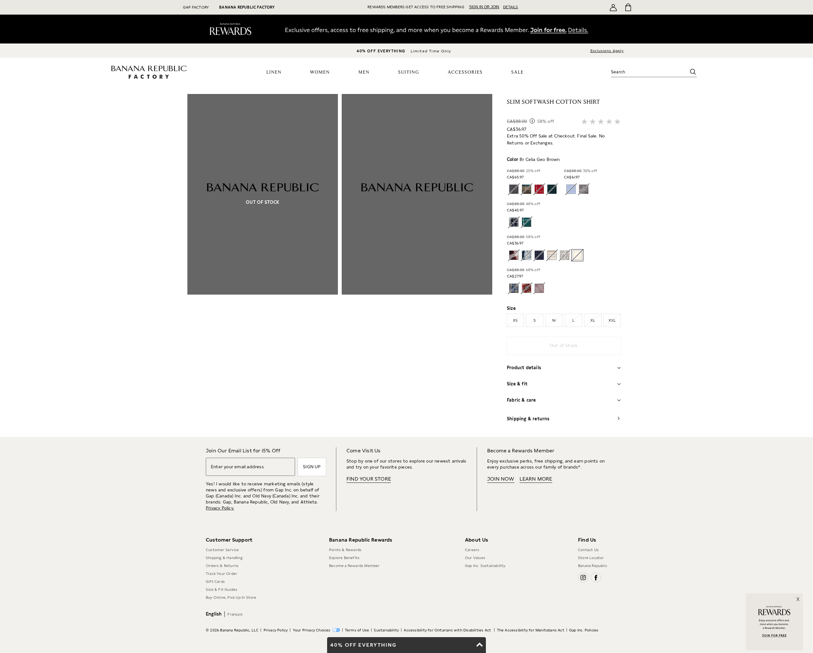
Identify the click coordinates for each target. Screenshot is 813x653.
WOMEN (320, 72)
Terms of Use (357, 630)
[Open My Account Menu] (613, 7)
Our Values (475, 558)
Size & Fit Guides (221, 589)
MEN (364, 72)
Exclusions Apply (607, 51)
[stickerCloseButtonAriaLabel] (800, 596)
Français (235, 614)
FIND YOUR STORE (368, 479)
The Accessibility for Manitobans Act (530, 630)
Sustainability (386, 630)
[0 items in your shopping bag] (627, 7)
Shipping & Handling (224, 558)
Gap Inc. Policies (583, 630)
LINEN (274, 72)
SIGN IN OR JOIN (484, 7)
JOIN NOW (500, 479)
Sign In (539, 31)
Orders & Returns (222, 565)
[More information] (532, 120)
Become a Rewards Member (354, 565)
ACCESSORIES (465, 72)
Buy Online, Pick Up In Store (231, 597)
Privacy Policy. (220, 507)
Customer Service (222, 550)
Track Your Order (221, 573)
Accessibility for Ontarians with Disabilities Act (448, 630)
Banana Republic (592, 565)
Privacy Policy (276, 630)
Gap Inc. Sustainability (485, 565)
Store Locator (591, 558)
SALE (517, 72)
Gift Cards (215, 581)
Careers (472, 550)
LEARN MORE (536, 479)
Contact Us (588, 550)
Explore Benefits (344, 558)
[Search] (693, 72)
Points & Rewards (345, 550)
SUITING (408, 72)
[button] (339, 265)
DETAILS (510, 7)
